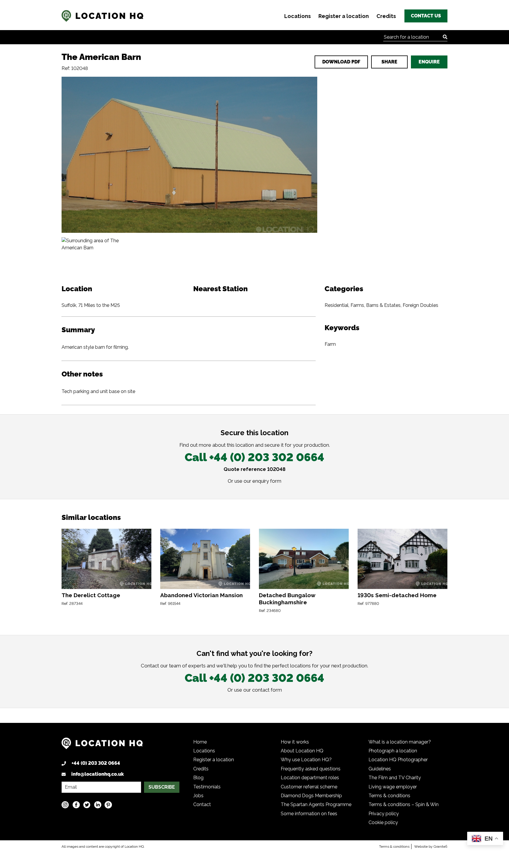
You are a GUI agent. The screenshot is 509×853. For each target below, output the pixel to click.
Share (389, 62)
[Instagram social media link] (65, 804)
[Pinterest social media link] (108, 804)
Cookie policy (383, 822)
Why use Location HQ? (306, 759)
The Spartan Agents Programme (316, 804)
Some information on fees (309, 813)
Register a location (343, 16)
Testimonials (207, 787)
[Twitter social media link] (86, 804)
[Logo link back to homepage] (102, 745)
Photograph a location (392, 751)
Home (200, 742)
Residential (336, 305)
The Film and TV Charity (394, 777)
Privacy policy (383, 813)
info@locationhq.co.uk (97, 774)
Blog (198, 777)
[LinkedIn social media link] (97, 804)
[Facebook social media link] (76, 804)
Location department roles (310, 777)
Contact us (426, 16)
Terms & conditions (389, 795)
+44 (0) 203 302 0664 (96, 763)
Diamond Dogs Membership (311, 795)
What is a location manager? (399, 742)
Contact (202, 804)
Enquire (429, 62)
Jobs (198, 795)
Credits (386, 16)
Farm (330, 344)
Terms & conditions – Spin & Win (403, 804)
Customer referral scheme (309, 787)
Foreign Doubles (420, 305)
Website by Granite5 (430, 846)
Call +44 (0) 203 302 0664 (254, 457)
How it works (295, 742)
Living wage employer (392, 787)
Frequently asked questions (311, 769)
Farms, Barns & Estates (376, 305)
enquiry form (266, 481)
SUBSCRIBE (161, 787)
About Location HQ (302, 751)
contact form (267, 690)
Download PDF (341, 62)
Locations (297, 16)
